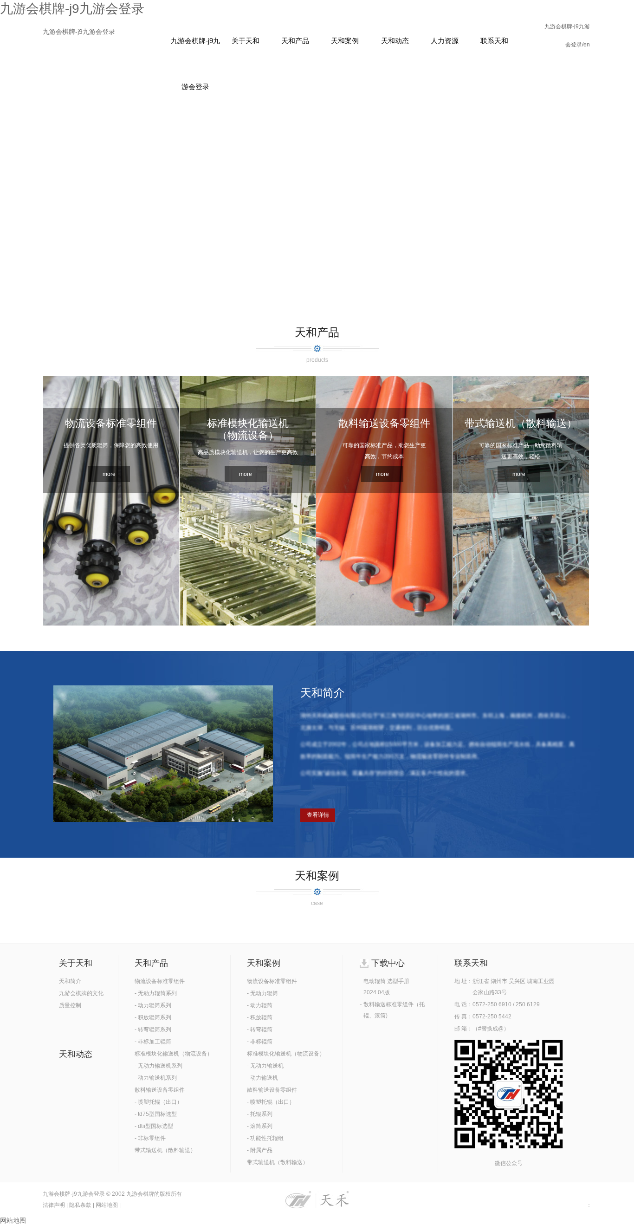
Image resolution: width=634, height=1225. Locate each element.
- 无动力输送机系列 (158, 1065)
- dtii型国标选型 (154, 1126)
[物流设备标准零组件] (111, 623)
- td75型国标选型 (156, 1114)
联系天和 (494, 41)
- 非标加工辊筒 (153, 1041)
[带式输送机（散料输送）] (521, 623)
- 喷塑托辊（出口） (158, 1102)
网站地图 (107, 1205)
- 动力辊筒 (259, 1005)
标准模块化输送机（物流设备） (174, 1053)
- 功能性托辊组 (265, 1138)
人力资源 (445, 41)
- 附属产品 (259, 1150)
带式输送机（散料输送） (165, 1150)
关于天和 (245, 41)
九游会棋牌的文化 (81, 993)
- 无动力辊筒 (262, 993)
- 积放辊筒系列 (153, 1017)
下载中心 (388, 963)
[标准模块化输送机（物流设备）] (248, 623)
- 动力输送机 (262, 1078)
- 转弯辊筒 (259, 1029)
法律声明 (54, 1205)
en (586, 44)
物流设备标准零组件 (160, 981)
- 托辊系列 (259, 1114)
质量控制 (70, 1005)
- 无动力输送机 (265, 1065)
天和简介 (70, 981)
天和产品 (295, 41)
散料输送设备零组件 (160, 1090)
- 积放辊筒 (259, 1017)
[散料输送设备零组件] (384, 623)
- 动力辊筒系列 (153, 1005)
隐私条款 (80, 1205)
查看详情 (318, 815)
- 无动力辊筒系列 (156, 993)
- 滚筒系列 (259, 1126)
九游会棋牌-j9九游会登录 (79, 31)
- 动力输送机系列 (156, 1078)
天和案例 (345, 41)
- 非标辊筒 (259, 1041)
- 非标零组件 (150, 1138)
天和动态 (395, 41)
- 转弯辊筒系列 (153, 1029)
